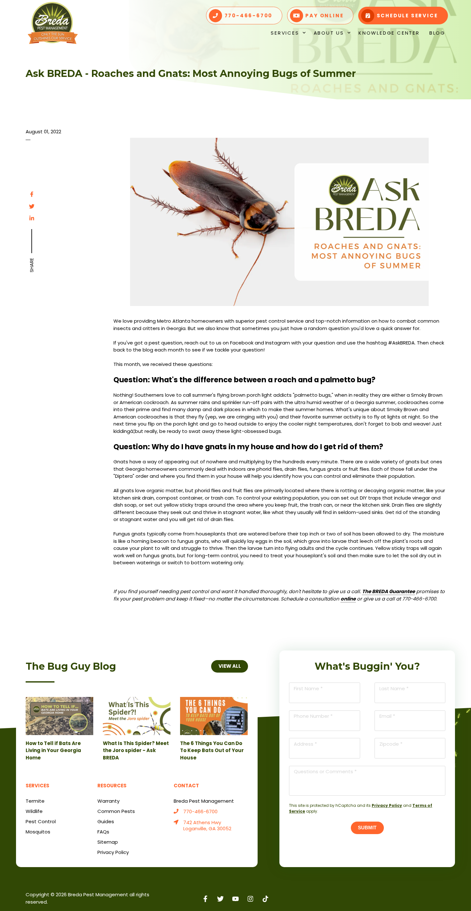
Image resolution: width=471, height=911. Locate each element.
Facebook (32, 194)
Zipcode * (390, 744)
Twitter (32, 206)
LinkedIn (32, 218)
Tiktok (265, 898)
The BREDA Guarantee (388, 591)
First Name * (308, 688)
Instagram (250, 898)
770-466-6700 (200, 812)
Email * (387, 716)
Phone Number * (313, 716)
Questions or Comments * (325, 771)
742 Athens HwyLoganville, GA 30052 (207, 826)
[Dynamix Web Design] (429, 895)
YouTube (235, 898)
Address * (305, 744)
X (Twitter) (220, 898)
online (348, 598)
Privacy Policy (387, 805)
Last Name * (394, 688)
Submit (367, 827)
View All (229, 666)
